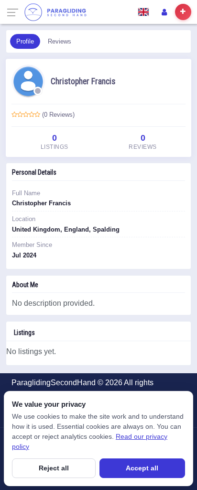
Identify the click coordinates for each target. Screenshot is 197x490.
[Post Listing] (183, 12)
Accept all (142, 468)
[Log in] (164, 12)
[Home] (55, 12)
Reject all (54, 468)
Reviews (59, 41)
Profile (25, 41)
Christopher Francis (83, 81)
